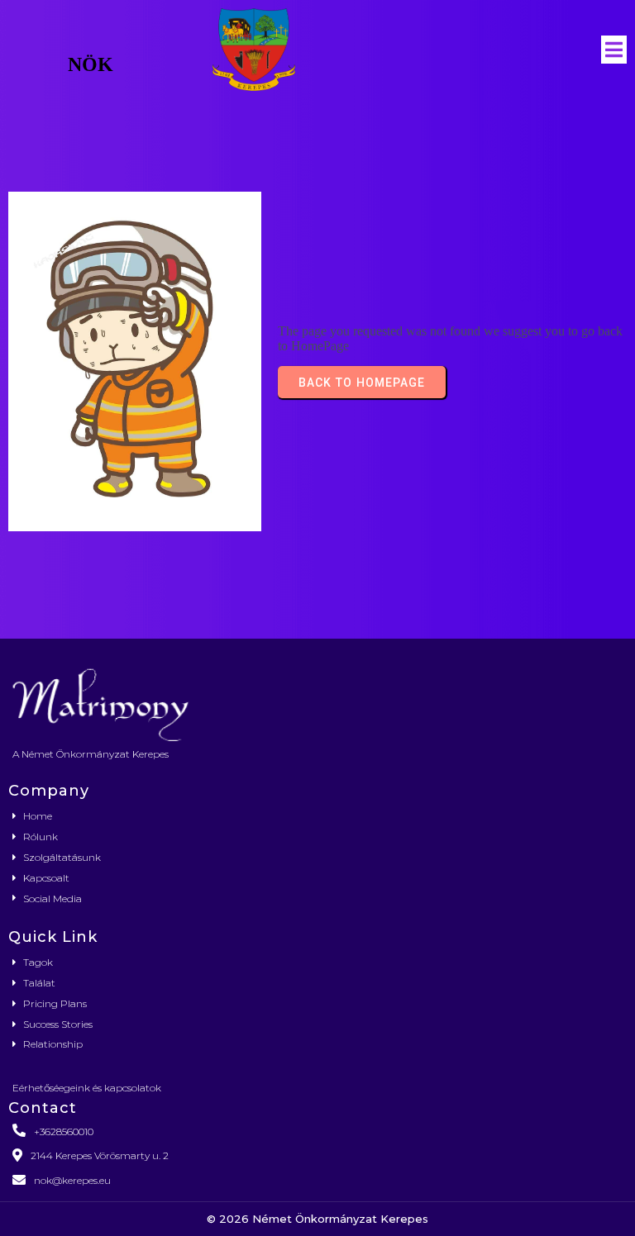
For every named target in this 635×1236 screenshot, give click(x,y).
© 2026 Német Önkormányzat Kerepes (317, 1218)
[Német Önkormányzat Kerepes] (317, 702)
